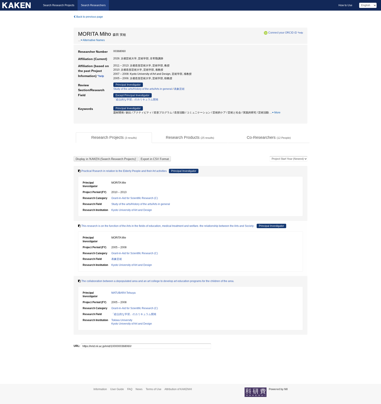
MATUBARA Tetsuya (123, 292)
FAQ (129, 389)
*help (300, 32)
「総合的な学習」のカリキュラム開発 (135, 99)
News (139, 389)
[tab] (114, 137)
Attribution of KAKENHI (178, 389)
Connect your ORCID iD (282, 32)
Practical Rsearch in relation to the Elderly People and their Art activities (124, 171)
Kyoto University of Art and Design (131, 210)
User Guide (117, 389)
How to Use (345, 5)
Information (100, 389)
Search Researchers (93, 5)
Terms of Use (153, 389)
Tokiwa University (121, 320)
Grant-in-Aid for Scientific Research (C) (134, 198)
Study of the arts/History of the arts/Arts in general (142, 88)
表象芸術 (179, 88)
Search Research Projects (58, 5)
